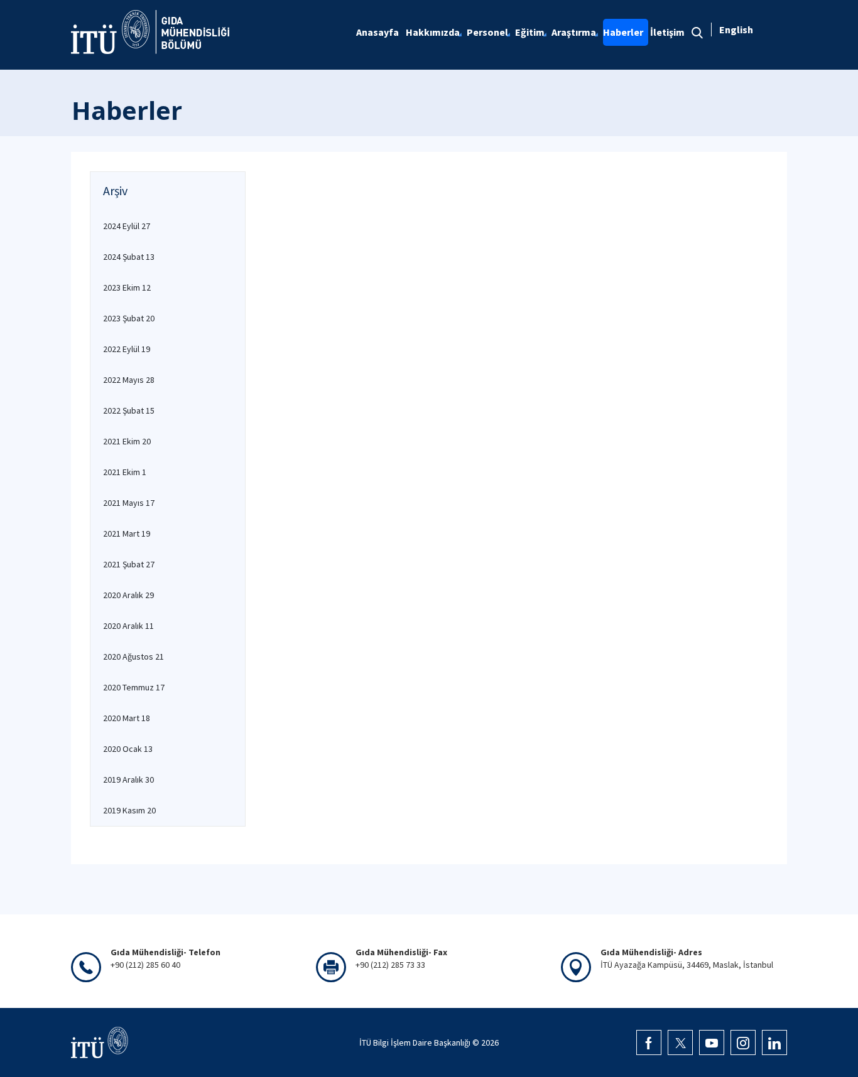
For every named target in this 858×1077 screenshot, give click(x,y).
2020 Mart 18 (126, 718)
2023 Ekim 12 (127, 287)
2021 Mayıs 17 (129, 502)
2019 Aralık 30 (128, 779)
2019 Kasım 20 (129, 810)
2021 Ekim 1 (124, 472)
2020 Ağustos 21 (133, 656)
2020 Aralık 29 (128, 595)
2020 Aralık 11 (128, 625)
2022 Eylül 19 (126, 349)
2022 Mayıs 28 (129, 379)
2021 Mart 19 (126, 533)
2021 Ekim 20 (127, 441)
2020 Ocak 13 (128, 748)
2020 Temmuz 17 (134, 687)
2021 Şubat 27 (129, 564)
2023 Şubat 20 (129, 318)
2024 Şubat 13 (129, 256)
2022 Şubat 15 (129, 410)
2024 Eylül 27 (126, 226)
